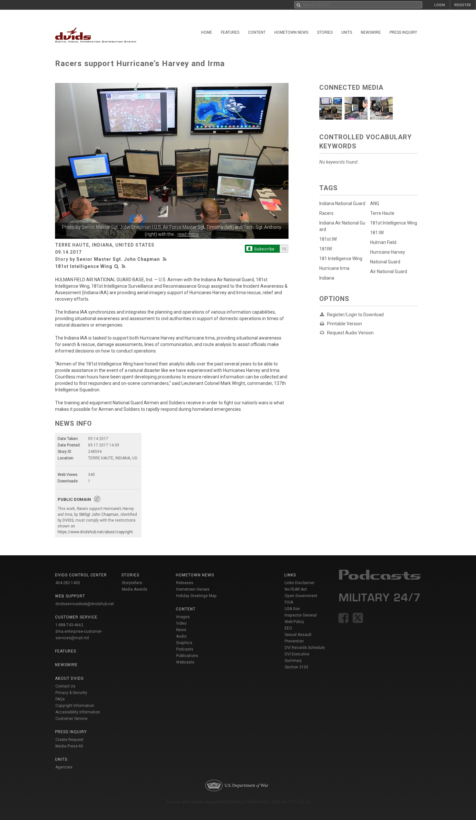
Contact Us (65, 686)
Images (183, 617)
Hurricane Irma (334, 268)
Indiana (326, 278)
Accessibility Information (77, 712)
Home (206, 32)
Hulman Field (383, 242)
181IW (325, 248)
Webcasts (185, 662)
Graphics (184, 643)
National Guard (385, 261)
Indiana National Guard (342, 203)
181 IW (377, 232)
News (181, 630)
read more (187, 234)
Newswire (371, 32)
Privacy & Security (71, 692)
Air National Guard (388, 271)
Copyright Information (74, 705)
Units (346, 32)
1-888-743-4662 (69, 625)
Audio (181, 636)
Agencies (64, 767)
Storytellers (132, 583)
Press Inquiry (403, 32)
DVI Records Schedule (305, 647)
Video (181, 623)
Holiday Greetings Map (196, 596)
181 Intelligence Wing (340, 258)
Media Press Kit (69, 746)
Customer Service (71, 718)
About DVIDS (69, 678)
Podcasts (184, 649)
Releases (184, 583)
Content (257, 32)
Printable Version (344, 323)
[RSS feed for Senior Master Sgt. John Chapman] (165, 259)
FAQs (60, 699)
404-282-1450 (67, 583)
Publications (187, 655)
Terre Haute (382, 213)
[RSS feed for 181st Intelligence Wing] (124, 266)
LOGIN (439, 5)
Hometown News (291, 32)
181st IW (328, 239)
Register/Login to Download (355, 314)
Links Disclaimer (299, 583)
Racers (326, 213)
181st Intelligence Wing (83, 266)
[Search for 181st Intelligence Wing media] (116, 266)
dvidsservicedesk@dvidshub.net (84, 604)
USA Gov (292, 608)
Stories (325, 32)
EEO (288, 628)
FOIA (289, 602)
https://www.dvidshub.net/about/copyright (95, 532)
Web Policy (294, 621)
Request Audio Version (350, 332)
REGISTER (462, 5)
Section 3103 (296, 667)
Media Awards (134, 589)
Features (230, 32)
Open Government (301, 596)
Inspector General (301, 615)
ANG (374, 203)
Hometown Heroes (193, 589)
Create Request (69, 739)
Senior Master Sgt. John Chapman (116, 227)
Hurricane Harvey (387, 252)
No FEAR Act (296, 589)
